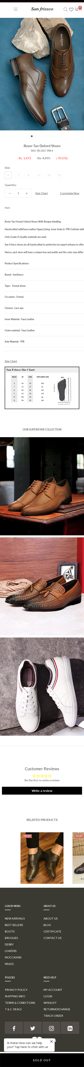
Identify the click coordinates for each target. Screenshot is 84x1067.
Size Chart (41, 193)
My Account (53, 989)
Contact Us (53, 938)
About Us (51, 918)
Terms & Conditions (20, 1002)
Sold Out (42, 1060)
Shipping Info (15, 996)
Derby (9, 944)
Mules (9, 963)
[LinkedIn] (70, 1028)
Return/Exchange (57, 1009)
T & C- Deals (13, 1009)
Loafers (11, 951)
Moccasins (13, 957)
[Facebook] (14, 207)
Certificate (52, 931)
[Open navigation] (16, 9)
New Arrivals (15, 918)
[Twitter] (19, 207)
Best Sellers (14, 925)
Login (48, 996)
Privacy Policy (16, 989)
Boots (10, 931)
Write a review (42, 790)
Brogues (11, 938)
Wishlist (50, 1002)
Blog (47, 925)
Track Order (53, 1015)
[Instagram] (51, 1028)
